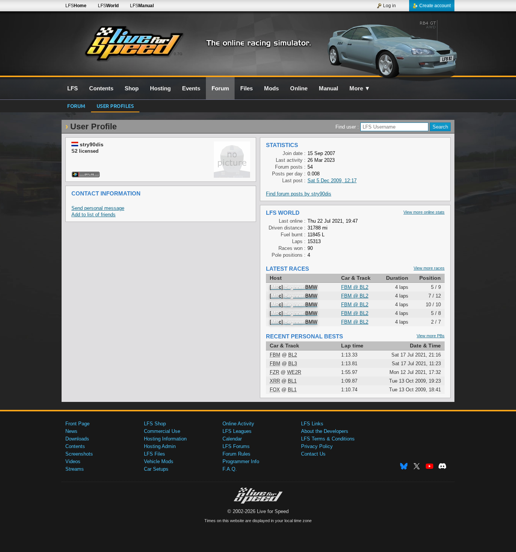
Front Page (77, 423)
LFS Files (154, 454)
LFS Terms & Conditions (328, 439)
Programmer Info (240, 461)
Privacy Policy (317, 446)
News (71, 431)
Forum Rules (236, 454)
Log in (389, 5)
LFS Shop (155, 423)
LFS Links (312, 423)
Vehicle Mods (158, 461)
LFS (76, 5)
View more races (429, 268)
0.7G (178, 54)
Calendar (232, 439)
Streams (74, 469)
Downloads (77, 439)
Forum (76, 105)
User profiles (115, 105)
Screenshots (79, 454)
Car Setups (156, 469)
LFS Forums (236, 446)
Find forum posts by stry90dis (298, 194)
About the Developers (324, 431)
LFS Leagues (237, 431)
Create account (435, 5)
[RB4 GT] (389, 48)
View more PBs (431, 335)
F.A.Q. (229, 469)
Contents (75, 446)
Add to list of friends (93, 214)
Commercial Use (162, 431)
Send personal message (97, 208)
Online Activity (238, 423)
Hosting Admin (160, 446)
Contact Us (313, 454)
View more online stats (424, 212)
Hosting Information (165, 439)
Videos (72, 461)
